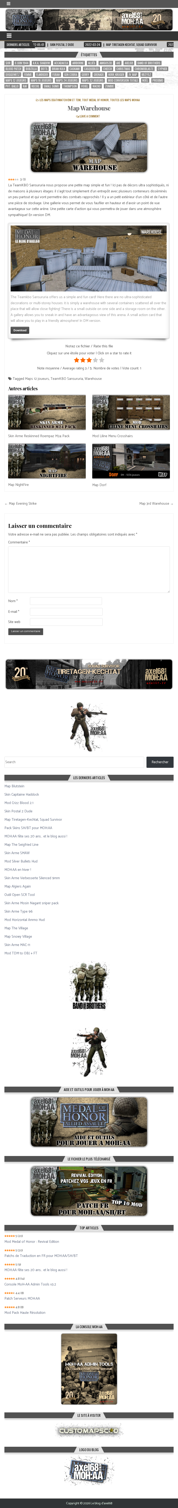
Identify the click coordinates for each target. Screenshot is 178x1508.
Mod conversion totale (123, 80)
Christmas (123, 69)
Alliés (91, 63)
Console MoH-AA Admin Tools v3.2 (30, 1284)
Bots (44, 69)
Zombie (109, 86)
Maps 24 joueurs (67, 80)
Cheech (107, 69)
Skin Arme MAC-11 (17, 945)
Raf (25, 86)
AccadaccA (61, 63)
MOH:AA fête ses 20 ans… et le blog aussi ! (35, 836)
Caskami (75, 69)
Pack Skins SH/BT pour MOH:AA (28, 828)
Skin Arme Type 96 (18, 911)
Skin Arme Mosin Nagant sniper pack (31, 903)
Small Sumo (51, 86)
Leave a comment (89, 116)
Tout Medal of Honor (95, 100)
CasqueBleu (91, 69)
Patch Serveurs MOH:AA (22, 1298)
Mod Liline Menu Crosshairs (112, 436)
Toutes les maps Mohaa (125, 100)
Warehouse (93, 379)
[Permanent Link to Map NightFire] (47, 461)
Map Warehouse (89, 108)
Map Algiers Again (17, 886)
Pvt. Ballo (12, 86)
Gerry (85, 74)
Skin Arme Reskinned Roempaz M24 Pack (39, 436)
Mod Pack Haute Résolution (24, 1313)
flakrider (42, 74)
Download (19, 330)
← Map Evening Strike (20, 504)
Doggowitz (13, 74)
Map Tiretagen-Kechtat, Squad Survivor (33, 820)
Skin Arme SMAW (17, 853)
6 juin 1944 (22, 63)
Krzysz (146, 74)
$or (8, 63)
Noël (145, 80)
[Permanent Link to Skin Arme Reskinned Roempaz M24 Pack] (47, 412)
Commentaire (19, 542)
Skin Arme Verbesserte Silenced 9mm (32, 878)
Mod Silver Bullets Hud (21, 861)
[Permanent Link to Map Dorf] (131, 461)
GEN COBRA (70, 74)
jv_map (133, 74)
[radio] (76, 361)
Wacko (96, 86)
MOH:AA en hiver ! (17, 870)
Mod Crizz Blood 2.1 (18, 803)
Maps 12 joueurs (16, 80)
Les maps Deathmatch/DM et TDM (60, 100)
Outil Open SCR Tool (19, 895)
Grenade (99, 74)
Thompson (70, 86)
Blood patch (13, 69)
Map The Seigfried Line (21, 845)
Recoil (35, 86)
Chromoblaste (144, 69)
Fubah (56, 74)
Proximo (158, 80)
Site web (14, 622)
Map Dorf (99, 485)
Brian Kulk (58, 69)
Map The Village (16, 928)
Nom (13, 601)
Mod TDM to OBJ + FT (20, 953)
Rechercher (160, 762)
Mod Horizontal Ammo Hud (24, 920)
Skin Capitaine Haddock (21, 795)
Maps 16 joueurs (41, 80)
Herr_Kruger (116, 74)
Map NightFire (18, 485)
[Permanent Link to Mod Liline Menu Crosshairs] (131, 412)
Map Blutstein (14, 786)
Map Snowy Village (18, 937)
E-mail (13, 612)
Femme (28, 74)
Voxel (84, 86)
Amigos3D (106, 63)
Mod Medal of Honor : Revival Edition (31, 1242)
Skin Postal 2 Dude (18, 811)
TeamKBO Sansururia (67, 379)
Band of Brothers (148, 63)
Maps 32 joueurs (93, 80)
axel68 (129, 63)
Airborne (78, 63)
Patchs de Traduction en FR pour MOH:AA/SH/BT (41, 1256)
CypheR (162, 69)
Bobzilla (31, 69)
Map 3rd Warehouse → (156, 504)
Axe (118, 63)
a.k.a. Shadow (41, 63)
